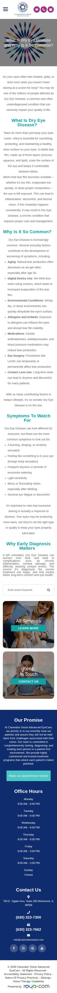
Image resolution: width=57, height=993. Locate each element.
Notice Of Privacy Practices (21, 977)
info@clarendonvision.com (29, 939)
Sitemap (45, 977)
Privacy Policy (42, 974)
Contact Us (28, 681)
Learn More (28, 628)
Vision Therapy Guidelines (28, 981)
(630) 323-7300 (28, 917)
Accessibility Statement (18, 974)
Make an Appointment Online (28, 775)
